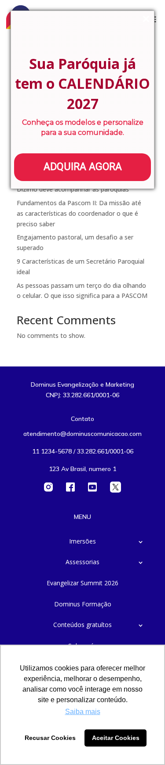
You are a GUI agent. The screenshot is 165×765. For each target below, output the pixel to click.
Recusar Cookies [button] (50, 737)
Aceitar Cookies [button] (115, 737)
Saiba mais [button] (82, 711)
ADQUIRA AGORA (83, 167)
